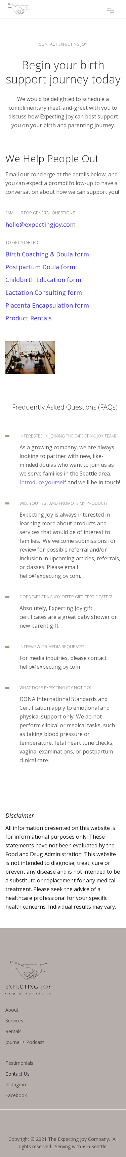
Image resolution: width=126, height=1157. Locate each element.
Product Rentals (28, 318)
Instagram (16, 1084)
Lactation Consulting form (43, 292)
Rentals (13, 1031)
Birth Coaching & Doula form (47, 254)
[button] (110, 9)
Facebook (16, 1095)
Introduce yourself (42, 482)
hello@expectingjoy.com (40, 224)
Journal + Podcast (24, 1042)
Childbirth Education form (43, 280)
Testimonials (19, 1063)
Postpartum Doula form (40, 267)
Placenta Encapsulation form (47, 305)
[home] (32, 9)
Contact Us (17, 1074)
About (11, 1010)
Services (14, 1020)
